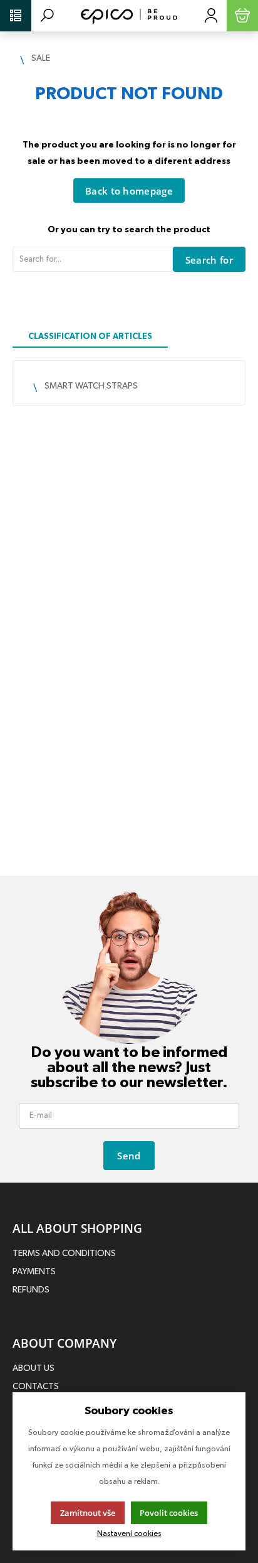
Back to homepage (129, 191)
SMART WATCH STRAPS (91, 386)
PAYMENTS (34, 1271)
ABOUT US (33, 1368)
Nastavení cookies (129, 1534)
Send (128, 1155)
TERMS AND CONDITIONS (64, 1253)
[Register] (211, 15)
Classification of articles (90, 336)
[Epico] (129, 15)
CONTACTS (36, 1386)
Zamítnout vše (87, 1512)
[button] (15, 15)
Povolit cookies (169, 1512)
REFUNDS (31, 1290)
